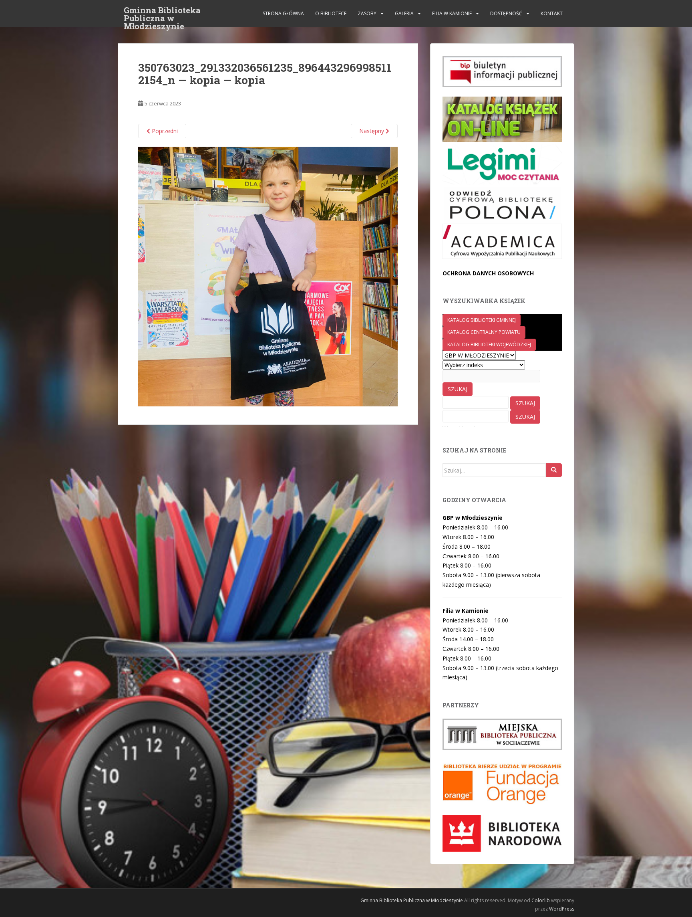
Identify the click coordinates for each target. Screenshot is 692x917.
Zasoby (367, 13)
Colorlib (540, 900)
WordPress (561, 908)
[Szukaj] (554, 470)
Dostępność (506, 13)
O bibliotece (330, 13)
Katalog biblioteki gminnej (481, 320)
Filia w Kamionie (452, 13)
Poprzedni (164, 131)
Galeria (404, 13)
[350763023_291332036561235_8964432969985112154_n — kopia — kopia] (268, 276)
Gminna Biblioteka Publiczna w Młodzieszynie (162, 12)
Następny (372, 131)
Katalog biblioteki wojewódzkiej (489, 344)
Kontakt (552, 13)
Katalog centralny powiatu (484, 332)
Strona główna (283, 13)
